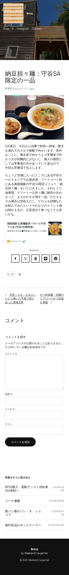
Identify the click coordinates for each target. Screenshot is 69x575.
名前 (9, 394)
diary (32, 88)
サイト (8, 424)
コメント (11, 353)
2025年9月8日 (56, 500)
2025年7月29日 (56, 525)
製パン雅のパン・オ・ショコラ (23, 512)
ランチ (10, 274)
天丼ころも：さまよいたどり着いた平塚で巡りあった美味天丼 (20, 298)
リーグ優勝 (12, 501)
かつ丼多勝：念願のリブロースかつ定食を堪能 (52, 298)
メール (10, 409)
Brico (30, 13)
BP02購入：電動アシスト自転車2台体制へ (26, 488)
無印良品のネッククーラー (23, 525)
